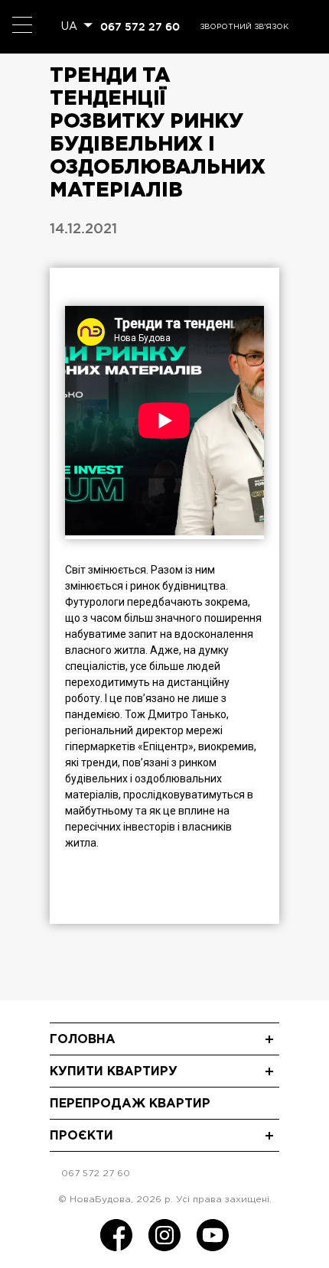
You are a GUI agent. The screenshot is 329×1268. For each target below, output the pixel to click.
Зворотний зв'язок (244, 27)
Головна (83, 1039)
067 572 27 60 (140, 27)
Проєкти (81, 1136)
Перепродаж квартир (130, 1104)
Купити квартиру (114, 1072)
